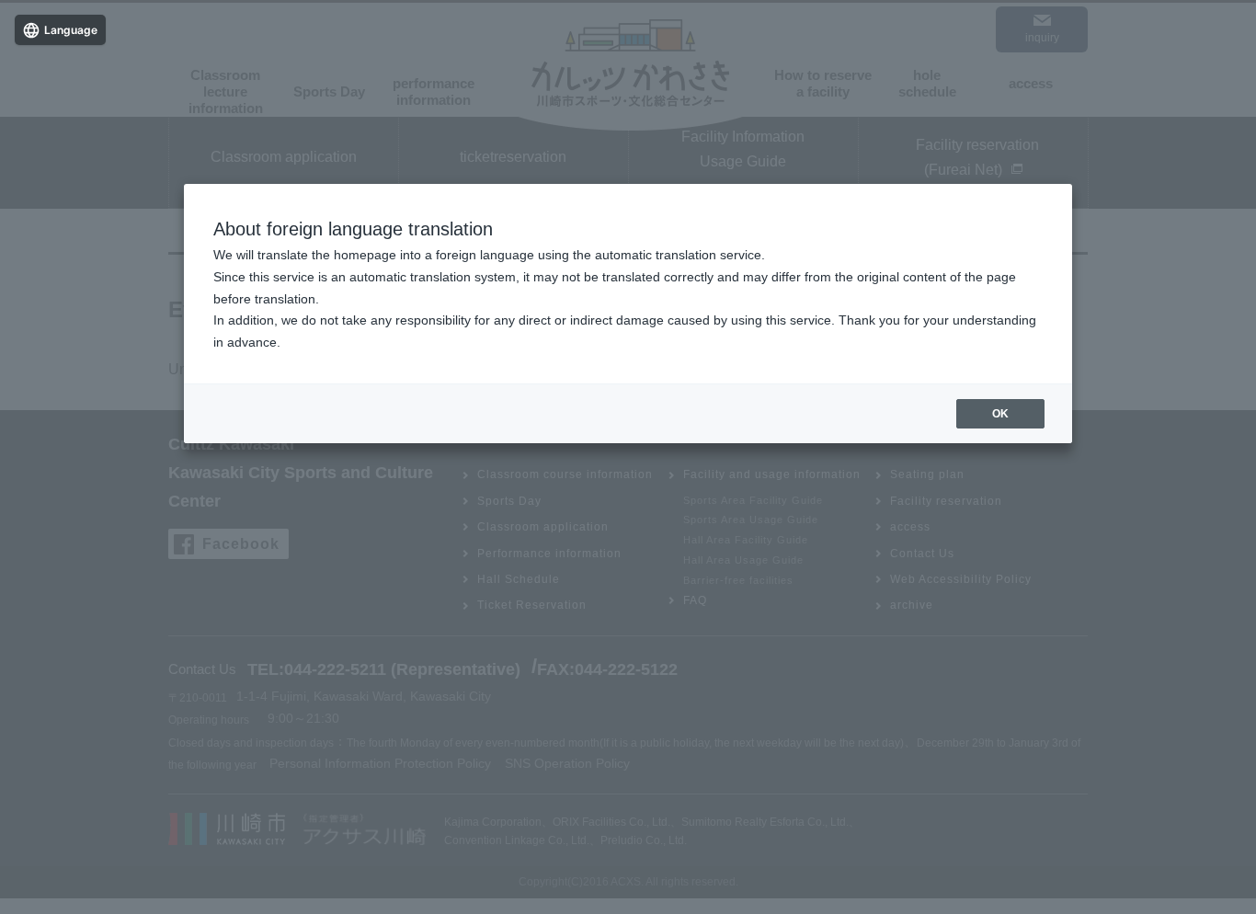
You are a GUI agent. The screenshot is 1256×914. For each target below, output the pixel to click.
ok (1000, 413)
